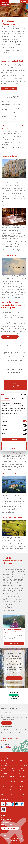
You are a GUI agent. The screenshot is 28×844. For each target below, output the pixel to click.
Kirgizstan (13, 768)
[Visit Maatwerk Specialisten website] (3, 809)
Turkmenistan (23, 789)
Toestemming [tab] (5, 398)
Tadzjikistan (22, 776)
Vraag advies (14, 682)
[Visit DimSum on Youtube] (4, 835)
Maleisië (12, 778)
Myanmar (12, 789)
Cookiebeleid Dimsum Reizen (9, 738)
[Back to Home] (5, 3)
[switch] (25, 425)
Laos (11, 773)
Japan (11, 760)
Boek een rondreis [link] (9, 88)
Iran (2, 794)
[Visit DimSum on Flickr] (5, 835)
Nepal (11, 792)
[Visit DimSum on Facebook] (2, 747)
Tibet (20, 784)
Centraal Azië (4, 773)
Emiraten (3, 781)
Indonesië (3, 792)
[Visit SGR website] (3, 803)
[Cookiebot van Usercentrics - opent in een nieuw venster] (21, 395)
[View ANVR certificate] (12, 803)
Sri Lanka (21, 773)
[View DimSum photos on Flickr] (5, 747)
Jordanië (12, 763)
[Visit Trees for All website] (21, 803)
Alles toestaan (14, 439)
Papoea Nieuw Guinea (23, 767)
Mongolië (12, 786)
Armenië (3, 760)
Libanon (12, 776)
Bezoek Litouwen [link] (9, 336)
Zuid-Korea (22, 794)
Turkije (21, 786)
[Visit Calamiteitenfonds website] (17, 803)
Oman (20, 760)
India (2, 789)
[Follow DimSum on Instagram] (7, 747)
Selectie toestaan (14, 443)
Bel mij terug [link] (14, 643)
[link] (14, 631)
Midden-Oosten (12, 783)
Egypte (3, 778)
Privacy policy (5, 740)
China (2, 776)
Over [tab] (23, 398)
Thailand (21, 781)
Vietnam (21, 792)
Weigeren (14, 448)
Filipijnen (3, 784)
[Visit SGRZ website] (8, 803)
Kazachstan (13, 765)
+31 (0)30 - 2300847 (10, 828)
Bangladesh (4, 765)
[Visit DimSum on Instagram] (3, 835)
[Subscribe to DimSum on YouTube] (10, 747)
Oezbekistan (13, 794)
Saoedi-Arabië (23, 771)
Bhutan (3, 768)
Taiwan (21, 778)
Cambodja (4, 771)
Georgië (3, 786)
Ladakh (12, 771)
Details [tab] (14, 398)
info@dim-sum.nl (7, 824)
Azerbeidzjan (4, 763)
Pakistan (21, 763)
